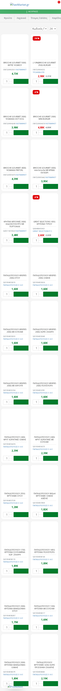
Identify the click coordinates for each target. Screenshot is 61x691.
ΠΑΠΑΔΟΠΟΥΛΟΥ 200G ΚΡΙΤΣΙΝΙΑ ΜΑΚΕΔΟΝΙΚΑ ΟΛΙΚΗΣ (14, 665)
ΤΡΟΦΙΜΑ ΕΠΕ (38, 72)
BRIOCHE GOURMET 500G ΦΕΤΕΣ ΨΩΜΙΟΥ (14, 63)
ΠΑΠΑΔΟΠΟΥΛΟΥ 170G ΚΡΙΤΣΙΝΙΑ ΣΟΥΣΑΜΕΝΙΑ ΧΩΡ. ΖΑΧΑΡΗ (14, 552)
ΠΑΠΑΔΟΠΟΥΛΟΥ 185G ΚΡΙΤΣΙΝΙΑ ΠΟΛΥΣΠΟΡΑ (44, 551)
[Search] (49, 4)
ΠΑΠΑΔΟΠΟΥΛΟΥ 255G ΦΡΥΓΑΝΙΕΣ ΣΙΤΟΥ (14, 494)
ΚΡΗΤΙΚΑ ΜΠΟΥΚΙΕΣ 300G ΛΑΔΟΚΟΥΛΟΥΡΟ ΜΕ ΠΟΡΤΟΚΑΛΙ (15, 224)
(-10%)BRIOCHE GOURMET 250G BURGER (44, 63)
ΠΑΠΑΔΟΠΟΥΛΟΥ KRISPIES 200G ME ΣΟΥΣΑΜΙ (14, 330)
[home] (24, 11)
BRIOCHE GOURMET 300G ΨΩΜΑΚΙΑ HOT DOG (14, 117)
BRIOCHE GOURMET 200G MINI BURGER (44, 117)
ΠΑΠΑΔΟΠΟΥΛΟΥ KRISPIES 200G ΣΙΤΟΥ (14, 276)
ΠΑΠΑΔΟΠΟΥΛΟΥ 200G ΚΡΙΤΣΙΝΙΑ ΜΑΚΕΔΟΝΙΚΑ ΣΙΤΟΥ (14, 608)
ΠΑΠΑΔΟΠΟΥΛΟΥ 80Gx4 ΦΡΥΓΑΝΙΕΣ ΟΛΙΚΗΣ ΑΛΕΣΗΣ (44, 496)
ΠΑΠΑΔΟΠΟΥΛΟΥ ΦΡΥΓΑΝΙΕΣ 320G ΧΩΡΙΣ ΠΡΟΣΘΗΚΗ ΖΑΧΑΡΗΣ (44, 665)
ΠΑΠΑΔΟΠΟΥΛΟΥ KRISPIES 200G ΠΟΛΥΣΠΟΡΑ (44, 384)
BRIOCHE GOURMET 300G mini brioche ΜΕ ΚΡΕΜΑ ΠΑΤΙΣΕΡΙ (44, 170)
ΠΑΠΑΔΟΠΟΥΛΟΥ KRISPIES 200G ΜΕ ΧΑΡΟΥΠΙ (14, 384)
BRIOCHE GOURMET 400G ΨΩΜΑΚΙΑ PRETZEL (14, 169)
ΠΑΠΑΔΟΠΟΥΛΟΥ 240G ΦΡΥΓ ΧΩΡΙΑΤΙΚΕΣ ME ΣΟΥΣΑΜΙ (44, 439)
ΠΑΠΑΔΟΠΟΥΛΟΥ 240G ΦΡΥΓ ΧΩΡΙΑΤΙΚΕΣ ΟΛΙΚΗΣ (14, 438)
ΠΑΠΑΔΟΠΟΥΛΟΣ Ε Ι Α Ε (13, 285)
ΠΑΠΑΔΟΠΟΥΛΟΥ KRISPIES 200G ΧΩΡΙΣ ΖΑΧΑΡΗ (44, 330)
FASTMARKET (21, 69)
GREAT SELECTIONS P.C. (42, 231)
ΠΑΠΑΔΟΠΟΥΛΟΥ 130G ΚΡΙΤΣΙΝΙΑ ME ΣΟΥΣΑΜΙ (44, 607)
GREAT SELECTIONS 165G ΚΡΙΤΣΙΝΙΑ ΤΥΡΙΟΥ (44, 222)
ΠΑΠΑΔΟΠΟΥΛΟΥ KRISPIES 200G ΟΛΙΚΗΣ (44, 276)
